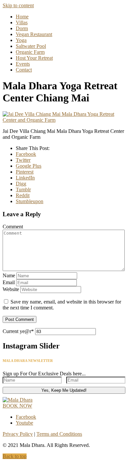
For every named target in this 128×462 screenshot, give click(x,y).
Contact (24, 70)
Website (11, 289)
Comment (13, 226)
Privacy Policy (18, 434)
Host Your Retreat (34, 58)
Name (9, 275)
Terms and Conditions (59, 434)
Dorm (22, 28)
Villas (22, 22)
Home (22, 16)
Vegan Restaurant (34, 34)
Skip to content (18, 5)
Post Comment (19, 319)
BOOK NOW (17, 406)
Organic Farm (30, 52)
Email (9, 282)
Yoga (21, 40)
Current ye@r (18, 331)
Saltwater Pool (31, 46)
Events (23, 64)
